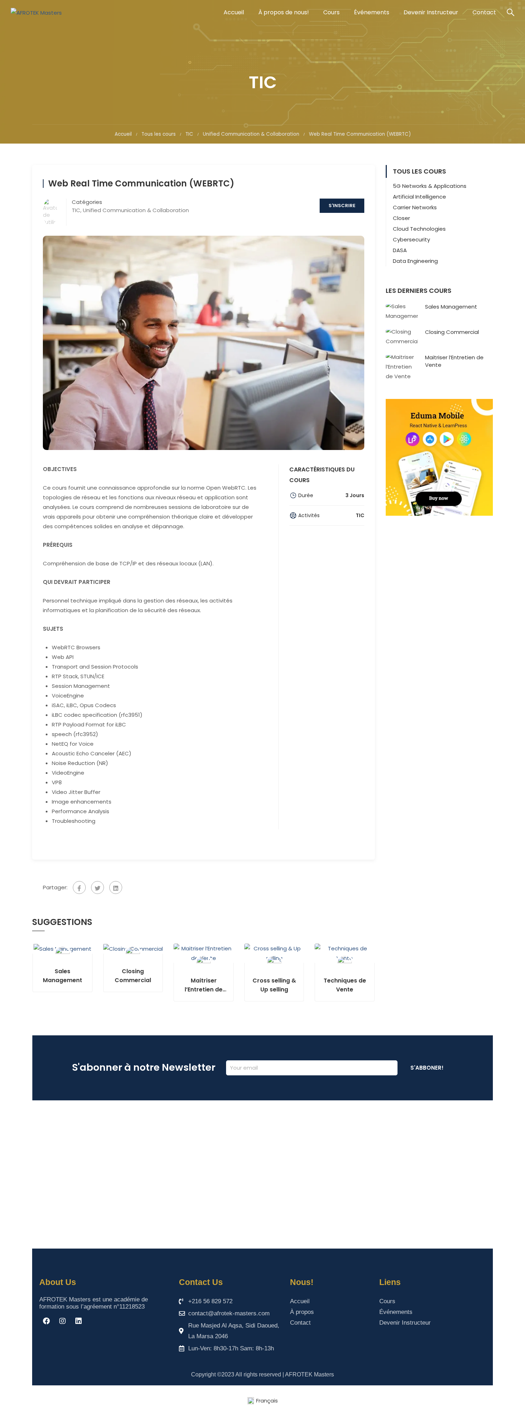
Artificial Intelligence (419, 196)
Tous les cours (158, 134)
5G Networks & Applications (429, 186)
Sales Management (62, 975)
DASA (400, 250)
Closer (401, 218)
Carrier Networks (415, 207)
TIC (189, 134)
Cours (331, 12)
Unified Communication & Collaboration (251, 134)
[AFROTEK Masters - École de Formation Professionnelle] (37, 13)
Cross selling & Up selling (274, 985)
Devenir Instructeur (431, 12)
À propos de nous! (283, 12)
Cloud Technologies (419, 228)
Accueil (234, 12)
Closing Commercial (133, 975)
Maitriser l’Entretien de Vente (203, 985)
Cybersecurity (411, 239)
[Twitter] (97, 887)
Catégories (87, 202)
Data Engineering (415, 261)
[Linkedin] (78, 1321)
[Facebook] (79, 887)
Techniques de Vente (345, 985)
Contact (484, 12)
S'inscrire (342, 205)
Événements (371, 12)
